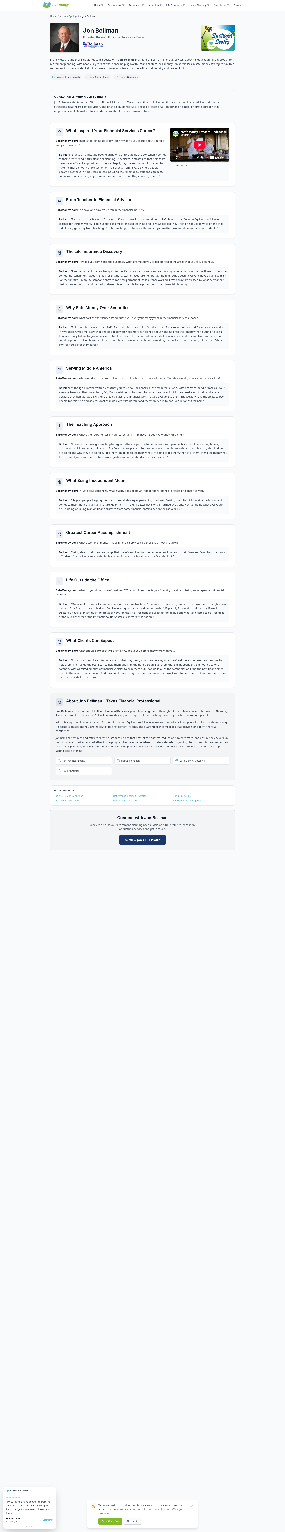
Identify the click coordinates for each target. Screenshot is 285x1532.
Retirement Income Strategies (129, 795)
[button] (98, 5)
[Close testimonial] (52, 1490)
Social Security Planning (67, 800)
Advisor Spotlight (69, 16)
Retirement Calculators (126, 800)
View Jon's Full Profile (144, 840)
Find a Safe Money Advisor (68, 795)
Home (53, 16)
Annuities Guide (182, 795)
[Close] (192, 1505)
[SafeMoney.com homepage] (55, 5)
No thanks (132, 1521)
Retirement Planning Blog (187, 800)
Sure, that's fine (110, 1521)
